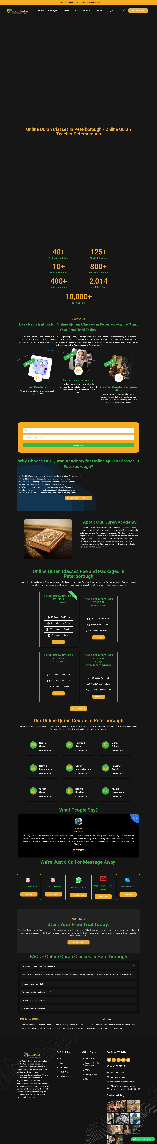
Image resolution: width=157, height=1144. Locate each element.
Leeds (23, 1028)
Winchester (32, 1028)
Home (41, 10)
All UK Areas (65, 1072)
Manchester (81, 1025)
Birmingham (72, 1028)
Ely (53, 1028)
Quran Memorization (83, 767)
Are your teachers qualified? (34, 1008)
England (24, 1025)
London (32, 1025)
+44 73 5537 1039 (29, 886)
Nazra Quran (42, 744)
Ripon (118, 1025)
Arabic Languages (118, 790)
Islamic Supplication (46, 767)
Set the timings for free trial (78, 380)
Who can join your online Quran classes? (39, 966)
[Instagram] (114, 1060)
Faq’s (76, 10)
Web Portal (90, 1058)
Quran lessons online (126, 527)
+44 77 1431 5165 (53, 886)
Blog (87, 1079)
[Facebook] (109, 1060)
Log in (110, 10)
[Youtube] (123, 1060)
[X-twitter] (119, 1060)
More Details (77, 709)
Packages (52, 10)
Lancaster (91, 1028)
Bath (57, 1025)
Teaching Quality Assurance (92, 1064)
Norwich (47, 1028)
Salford (100, 1028)
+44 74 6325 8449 (117, 1077)
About (62, 1058)
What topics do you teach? (33, 1000)
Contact (100, 10)
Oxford (90, 1025)
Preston (111, 1025)
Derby (72, 1025)
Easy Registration (38, 386)
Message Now (78, 895)
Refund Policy (65, 1076)
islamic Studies (79, 790)
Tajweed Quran (80, 744)
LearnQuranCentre (128, 887)
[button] (124, 10)
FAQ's (87, 1070)
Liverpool (41, 1025)
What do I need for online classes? (36, 992)
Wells (133, 1025)
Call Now (29, 894)
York (40, 1028)
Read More (43, 750)
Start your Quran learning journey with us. (118, 388)
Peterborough (101, 1025)
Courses (65, 10)
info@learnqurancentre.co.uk (122, 1082)
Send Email (103, 896)
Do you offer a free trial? (32, 984)
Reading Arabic (116, 767)
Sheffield (126, 1025)
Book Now (58, 642)
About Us (87, 10)
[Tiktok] (128, 1060)
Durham (107, 1028)
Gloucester (117, 1028)
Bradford (50, 1025)
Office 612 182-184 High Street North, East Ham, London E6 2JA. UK (125, 1087)
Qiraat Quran (42, 790)
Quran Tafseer (116, 744)
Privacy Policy (91, 1074)
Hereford (82, 1028)
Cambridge (60, 1028)
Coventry (64, 1025)
